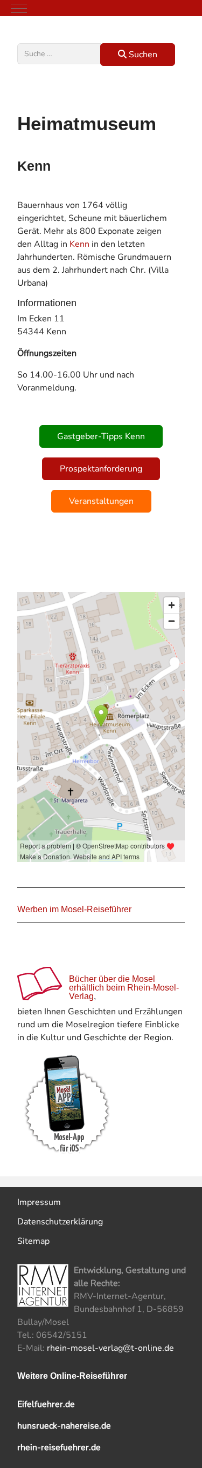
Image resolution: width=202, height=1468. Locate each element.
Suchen (142, 54)
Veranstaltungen (101, 501)
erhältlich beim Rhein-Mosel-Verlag (124, 992)
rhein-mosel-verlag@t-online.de (110, 1348)
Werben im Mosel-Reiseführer (74, 909)
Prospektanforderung (101, 469)
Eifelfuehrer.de (46, 1404)
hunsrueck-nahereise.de (64, 1426)
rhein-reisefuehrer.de (59, 1447)
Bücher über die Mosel (112, 979)
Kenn (79, 244)
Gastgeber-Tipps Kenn (101, 436)
